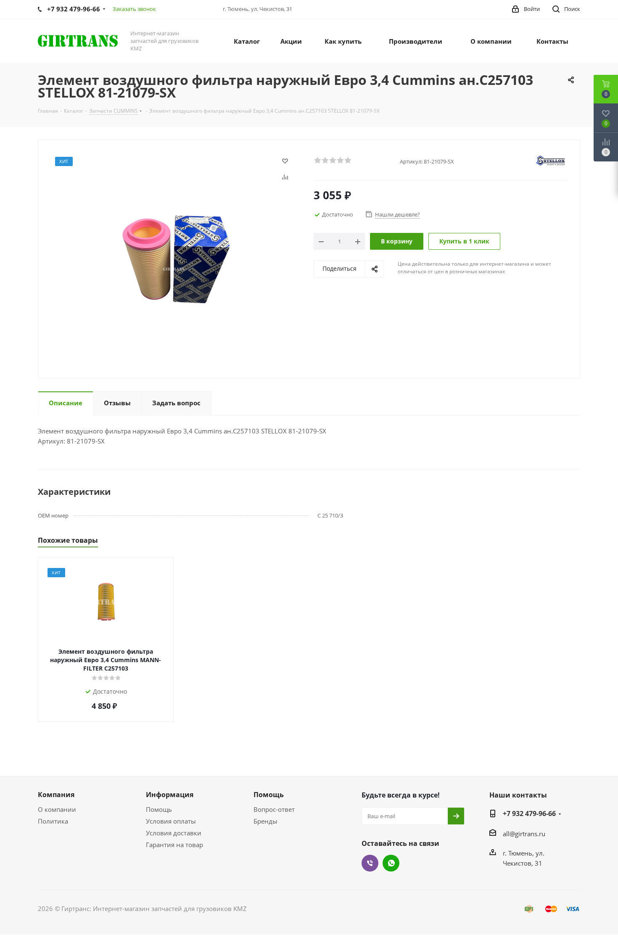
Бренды (265, 821)
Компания (56, 794)
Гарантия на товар (174, 844)
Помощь (159, 809)
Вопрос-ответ (274, 809)
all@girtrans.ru (524, 833)
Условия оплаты (171, 821)
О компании (57, 809)
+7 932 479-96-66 (529, 813)
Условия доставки (173, 833)
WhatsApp (391, 863)
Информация (169, 794)
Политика (53, 821)
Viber (370, 863)
